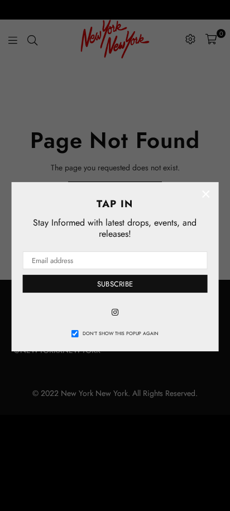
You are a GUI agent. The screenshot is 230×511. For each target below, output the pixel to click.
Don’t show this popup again (121, 333)
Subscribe (115, 284)
